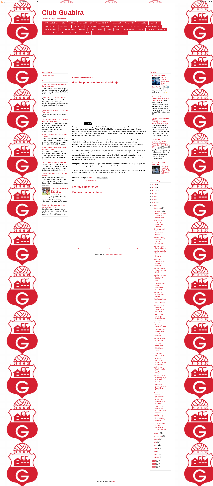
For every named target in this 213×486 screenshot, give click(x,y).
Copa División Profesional (152, 26)
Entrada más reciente (81, 249)
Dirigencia (82, 29)
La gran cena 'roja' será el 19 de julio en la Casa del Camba (55, 120)
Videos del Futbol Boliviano (159, 163)
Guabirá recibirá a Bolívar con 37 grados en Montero (160, 253)
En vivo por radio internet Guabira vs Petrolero (159, 286)
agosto (156, 439)
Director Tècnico (70, 29)
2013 (154, 467)
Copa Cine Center (134, 26)
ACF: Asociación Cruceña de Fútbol (54, 23)
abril (155, 451)
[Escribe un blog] (100, 178)
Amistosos (72, 23)
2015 (154, 461)
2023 (154, 187)
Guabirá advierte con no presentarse (159, 395)
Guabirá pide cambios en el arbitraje (159, 401)
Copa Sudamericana (50, 29)
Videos (124, 33)
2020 (154, 193)
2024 (154, 184)
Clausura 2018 (78, 26)
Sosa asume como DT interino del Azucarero (158, 223)
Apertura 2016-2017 (102, 23)
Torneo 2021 (74, 33)
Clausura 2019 (91, 26)
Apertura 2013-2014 (86, 23)
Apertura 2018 (129, 23)
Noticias (46, 33)
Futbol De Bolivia (158, 97)
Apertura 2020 (155, 23)
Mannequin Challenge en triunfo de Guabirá (159, 262)
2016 (154, 205)
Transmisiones (113, 33)
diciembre (157, 208)
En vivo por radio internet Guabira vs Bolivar (159, 231)
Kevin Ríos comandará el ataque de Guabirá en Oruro (159, 346)
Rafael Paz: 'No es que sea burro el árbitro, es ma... (160, 409)
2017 (154, 202)
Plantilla (55, 33)
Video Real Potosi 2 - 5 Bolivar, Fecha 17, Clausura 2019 (165, 170)
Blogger (113, 481)
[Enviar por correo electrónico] (98, 178)
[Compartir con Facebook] (104, 178)
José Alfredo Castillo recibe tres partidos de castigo (160, 369)
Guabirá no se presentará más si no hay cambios (159, 417)
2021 (154, 190)
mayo (156, 448)
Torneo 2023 (85, 33)
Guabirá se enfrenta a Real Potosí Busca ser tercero (54, 85)
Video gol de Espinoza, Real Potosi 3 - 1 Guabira (160, 387)
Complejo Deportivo (119, 26)
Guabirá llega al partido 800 (159, 339)
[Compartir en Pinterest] (107, 178)
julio (155, 442)
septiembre (158, 436)
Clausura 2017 (64, 26)
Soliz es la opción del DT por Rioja (54, 162)
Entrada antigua (138, 249)
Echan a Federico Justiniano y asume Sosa (160, 215)
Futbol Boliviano (158, 75)
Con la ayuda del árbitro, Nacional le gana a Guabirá (160, 426)
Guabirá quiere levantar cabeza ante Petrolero (159, 308)
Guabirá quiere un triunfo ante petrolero (159, 294)
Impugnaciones (129, 29)
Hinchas (108, 29)
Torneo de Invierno (99, 33)
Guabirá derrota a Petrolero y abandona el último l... (160, 277)
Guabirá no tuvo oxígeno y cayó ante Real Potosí (160, 378)
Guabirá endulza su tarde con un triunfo (160, 270)
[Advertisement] (106, 53)
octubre (157, 433)
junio (156, 445)
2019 (154, 196)
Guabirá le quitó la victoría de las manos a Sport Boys (53, 206)
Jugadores (151, 29)
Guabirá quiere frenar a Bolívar (160, 247)
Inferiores (140, 29)
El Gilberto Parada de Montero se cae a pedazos (160, 361)
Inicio (111, 249)
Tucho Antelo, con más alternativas (54, 97)
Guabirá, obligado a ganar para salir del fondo (160, 301)
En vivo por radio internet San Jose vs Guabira (159, 332)
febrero (157, 457)
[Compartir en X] (102, 178)
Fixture (100, 29)
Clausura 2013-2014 (50, 26)
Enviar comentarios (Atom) (114, 254)
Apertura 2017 (116, 23)
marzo (156, 454)
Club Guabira (63, 12)
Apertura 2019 (142, 23)
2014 (154, 464)
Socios (64, 33)
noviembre (158, 211)
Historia (118, 29)
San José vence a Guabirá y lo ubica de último (160, 325)
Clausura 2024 (104, 26)
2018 (154, 199)
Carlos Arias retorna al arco (160, 354)
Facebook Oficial (48, 75)
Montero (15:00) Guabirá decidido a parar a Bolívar (160, 240)
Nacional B (161, 29)
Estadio (92, 29)
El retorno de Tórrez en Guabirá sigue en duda (159, 317)
